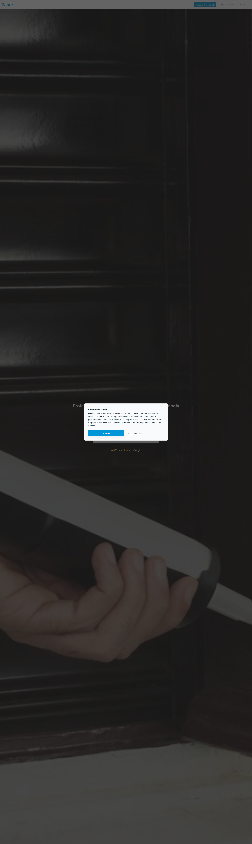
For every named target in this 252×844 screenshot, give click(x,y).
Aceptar (106, 433)
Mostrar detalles (135, 433)
